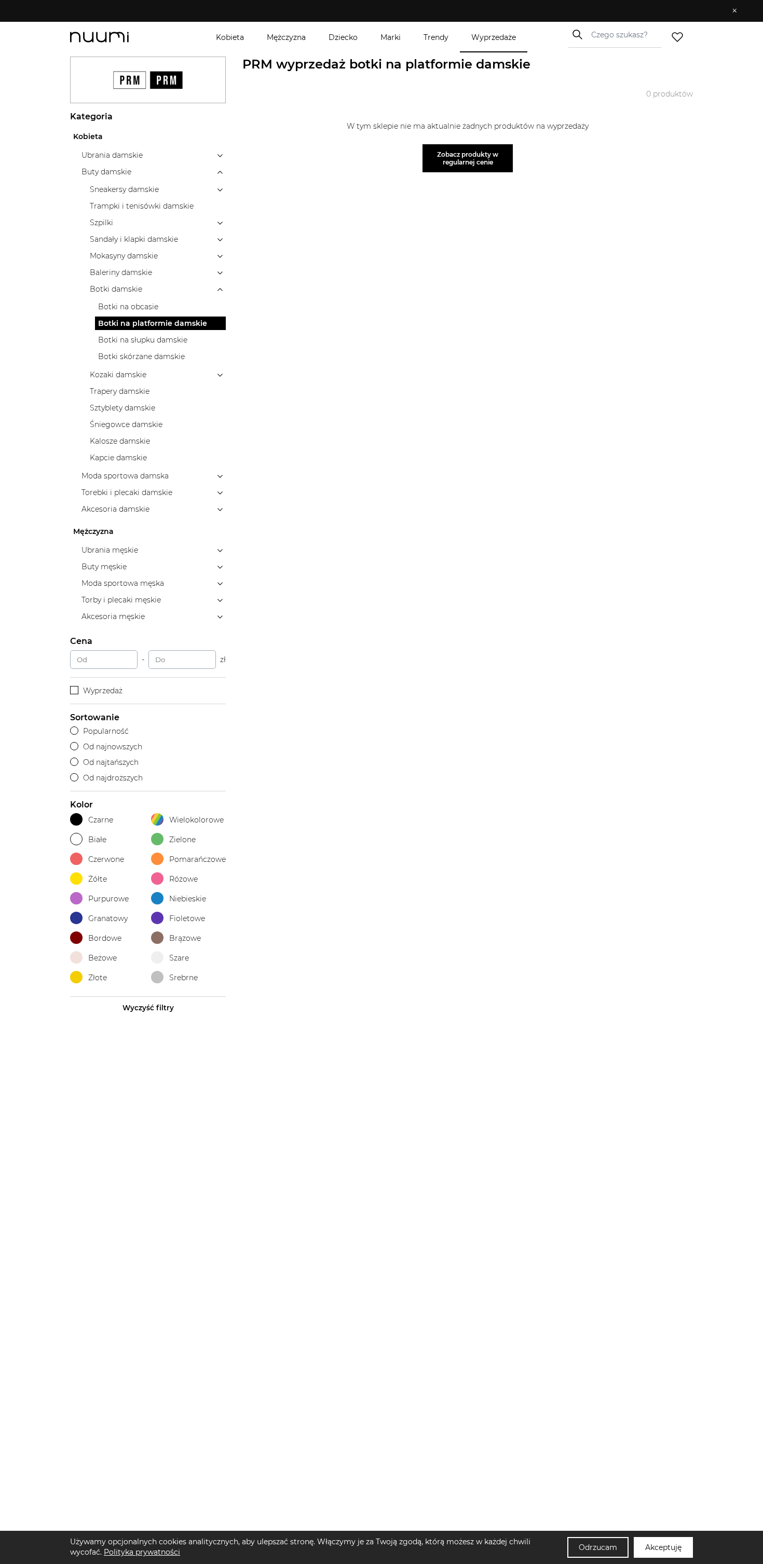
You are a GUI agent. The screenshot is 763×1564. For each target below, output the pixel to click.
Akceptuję (663, 1547)
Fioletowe (187, 918)
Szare (179, 958)
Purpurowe (108, 898)
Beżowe (102, 958)
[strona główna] (117, 37)
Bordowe (104, 938)
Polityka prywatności (142, 1552)
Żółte (97, 879)
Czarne (100, 820)
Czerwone (106, 859)
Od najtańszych (111, 762)
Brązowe (185, 938)
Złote (97, 977)
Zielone (182, 839)
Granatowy (108, 918)
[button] (374, 11)
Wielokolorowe (196, 820)
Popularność (106, 731)
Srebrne (183, 977)
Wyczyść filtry (148, 1008)
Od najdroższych (113, 778)
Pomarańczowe (197, 859)
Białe (97, 839)
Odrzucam (598, 1547)
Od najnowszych (112, 746)
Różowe (183, 879)
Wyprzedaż (102, 690)
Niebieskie (187, 898)
